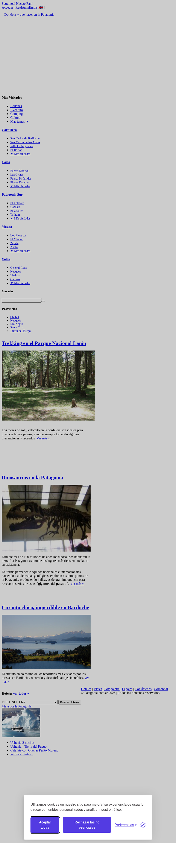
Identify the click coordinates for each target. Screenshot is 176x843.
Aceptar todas (45, 824)
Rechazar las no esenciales (86, 824)
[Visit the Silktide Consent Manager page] (143, 825)
